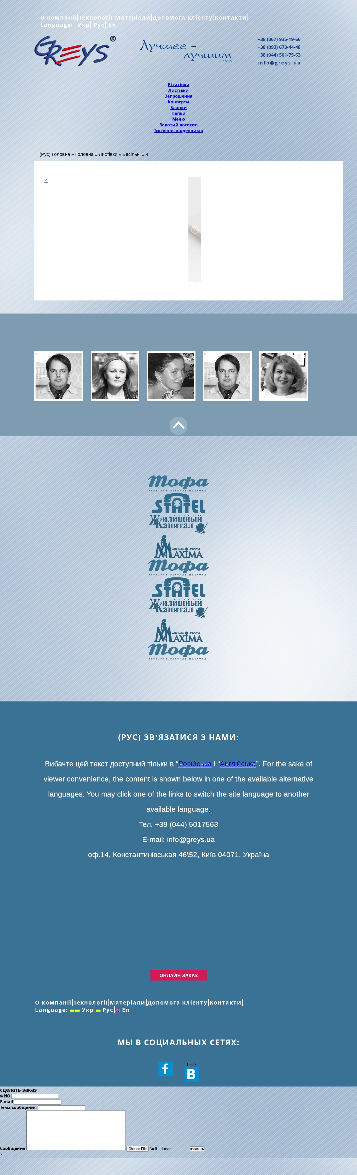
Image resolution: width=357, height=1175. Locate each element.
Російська (195, 764)
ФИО (5, 1096)
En (111, 24)
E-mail (6, 1102)
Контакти (231, 17)
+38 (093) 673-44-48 (279, 47)
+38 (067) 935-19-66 (279, 39)
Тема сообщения (18, 1107)
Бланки (178, 107)
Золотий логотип (178, 125)
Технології (96, 17)
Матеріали (133, 17)
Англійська (238, 764)
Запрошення (178, 96)
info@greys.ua (279, 63)
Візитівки (178, 84)
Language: (57, 24)
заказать (197, 1149)
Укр (83, 24)
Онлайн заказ (178, 975)
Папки (178, 113)
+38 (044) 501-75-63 (279, 55)
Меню (178, 119)
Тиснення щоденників (178, 130)
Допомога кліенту (183, 17)
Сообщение (12, 1148)
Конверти (178, 102)
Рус (98, 24)
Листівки (178, 90)
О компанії (58, 17)
